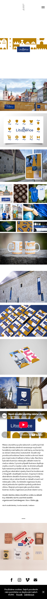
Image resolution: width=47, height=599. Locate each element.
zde (37, 500)
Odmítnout (29, 594)
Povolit (19, 594)
